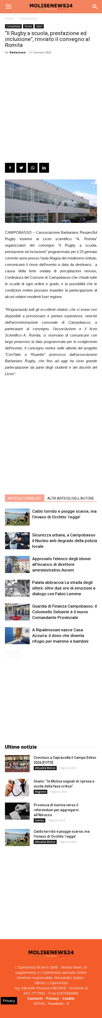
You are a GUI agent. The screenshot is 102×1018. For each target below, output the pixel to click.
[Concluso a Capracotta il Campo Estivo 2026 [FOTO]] (17, 763)
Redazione (18, 52)
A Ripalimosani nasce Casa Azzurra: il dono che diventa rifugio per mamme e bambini (60, 635)
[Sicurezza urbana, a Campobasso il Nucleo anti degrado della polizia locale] (17, 540)
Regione (40, 791)
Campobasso (27, 18)
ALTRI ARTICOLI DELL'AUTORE (70, 498)
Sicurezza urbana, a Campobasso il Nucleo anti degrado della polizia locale (64, 540)
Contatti (35, 998)
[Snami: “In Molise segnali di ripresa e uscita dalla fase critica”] (17, 787)
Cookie (68, 998)
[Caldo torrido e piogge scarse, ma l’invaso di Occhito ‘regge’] (17, 517)
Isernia (39, 820)
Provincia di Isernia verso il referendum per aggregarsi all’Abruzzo (56, 810)
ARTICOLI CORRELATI (24, 498)
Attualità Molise (45, 768)
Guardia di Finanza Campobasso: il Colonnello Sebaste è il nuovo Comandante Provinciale (64, 612)
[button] (95, 6)
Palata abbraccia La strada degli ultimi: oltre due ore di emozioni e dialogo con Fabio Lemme (64, 588)
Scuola (28, 26)
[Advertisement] (51, 109)
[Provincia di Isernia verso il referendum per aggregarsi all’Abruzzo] (17, 811)
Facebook (55, 1003)
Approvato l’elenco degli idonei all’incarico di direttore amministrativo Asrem (61, 564)
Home (9, 18)
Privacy (52, 998)
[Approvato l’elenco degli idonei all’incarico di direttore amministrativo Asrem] (17, 564)
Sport (39, 26)
